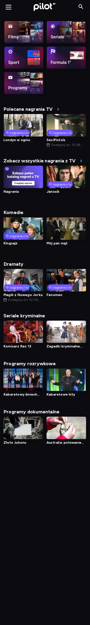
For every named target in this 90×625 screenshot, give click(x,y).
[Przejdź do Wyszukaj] (81, 7)
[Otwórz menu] (8, 7)
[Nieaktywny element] (23, 32)
